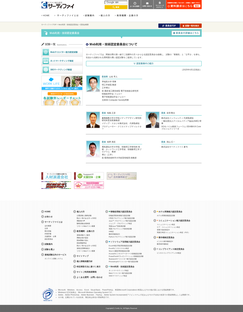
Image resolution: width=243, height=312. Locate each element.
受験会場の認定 (82, 238)
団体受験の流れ (82, 240)
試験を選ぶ (50, 249)
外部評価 (48, 234)
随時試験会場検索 (83, 223)
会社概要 (48, 226)
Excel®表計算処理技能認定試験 (120, 246)
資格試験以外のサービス (55, 255)
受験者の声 (81, 221)
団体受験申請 (82, 243)
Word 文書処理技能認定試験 (119, 251)
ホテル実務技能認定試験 (166, 215)
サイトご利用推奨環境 (87, 272)
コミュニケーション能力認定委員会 (174, 220)
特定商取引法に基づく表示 (89, 266)
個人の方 (81, 211)
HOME (48, 211)
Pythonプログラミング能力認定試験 (122, 237)
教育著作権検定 (162, 244)
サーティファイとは (53, 222)
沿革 (46, 228)
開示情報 (48, 231)
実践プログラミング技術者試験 (120, 229)
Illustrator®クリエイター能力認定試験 (123, 259)
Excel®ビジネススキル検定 (119, 248)
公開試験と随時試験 (84, 215)
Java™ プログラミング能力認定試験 (122, 221)
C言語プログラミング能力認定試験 (122, 218)
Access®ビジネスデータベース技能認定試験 (125, 254)
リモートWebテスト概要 (86, 226)
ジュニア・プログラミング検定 (120, 223)
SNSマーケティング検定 (118, 276)
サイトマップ (83, 256)
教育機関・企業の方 (86, 231)
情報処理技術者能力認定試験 (119, 215)
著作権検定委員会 (166, 237)
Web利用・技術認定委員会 (68, 25)
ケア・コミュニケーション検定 (168, 227)
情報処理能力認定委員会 (121, 211)
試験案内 (49, 244)
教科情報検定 (114, 234)
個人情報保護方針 (85, 261)
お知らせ (49, 216)
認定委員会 (49, 239)
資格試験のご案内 (83, 235)
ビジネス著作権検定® (165, 241)
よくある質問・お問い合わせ (89, 277)
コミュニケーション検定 (166, 224)
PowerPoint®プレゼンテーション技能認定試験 (126, 256)
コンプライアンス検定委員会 (171, 249)
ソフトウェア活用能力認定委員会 (125, 242)
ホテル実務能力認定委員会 (170, 211)
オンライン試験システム (54, 259)
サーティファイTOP (48, 25)
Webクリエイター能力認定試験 (120, 273)
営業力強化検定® (163, 230)
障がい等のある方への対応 (87, 218)
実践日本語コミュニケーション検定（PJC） (173, 232)
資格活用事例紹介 (83, 248)
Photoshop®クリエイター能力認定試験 (123, 261)
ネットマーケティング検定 (119, 270)
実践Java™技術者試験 (117, 226)
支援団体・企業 (50, 236)
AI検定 (111, 231)
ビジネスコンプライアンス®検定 (169, 253)
